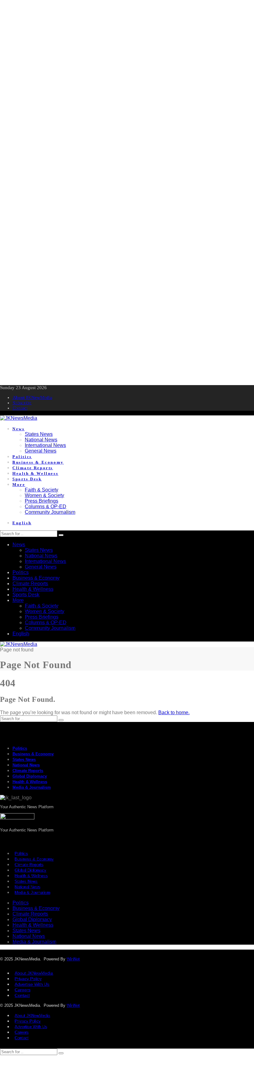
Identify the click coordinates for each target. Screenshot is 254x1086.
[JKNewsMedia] (18, 418)
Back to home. (174, 712)
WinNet (73, 959)
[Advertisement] (127, 43)
